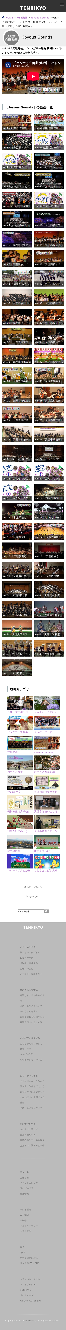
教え (22, 1247)
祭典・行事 (25, 1049)
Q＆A (23, 1252)
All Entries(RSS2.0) (30, 1301)
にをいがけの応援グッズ (32, 1092)
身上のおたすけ (28, 1135)
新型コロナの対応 (29, 1258)
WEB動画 (25, 1215)
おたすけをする (28, 1124)
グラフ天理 (25, 1231)
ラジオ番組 (25, 1209)
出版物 (23, 1220)
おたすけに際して (29, 1129)
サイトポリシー (28, 1284)
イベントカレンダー (30, 1183)
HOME (9, 17)
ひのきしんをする (29, 990)
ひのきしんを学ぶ (29, 1011)
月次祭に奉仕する (29, 963)
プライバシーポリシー (31, 1279)
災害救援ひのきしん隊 (31, 1022)
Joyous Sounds (40, 17)
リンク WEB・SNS (29, 1263)
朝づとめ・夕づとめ (30, 952)
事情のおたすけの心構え (32, 1140)
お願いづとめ (26, 968)
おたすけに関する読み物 (32, 1145)
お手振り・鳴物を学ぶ (31, 974)
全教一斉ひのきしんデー (32, 1006)
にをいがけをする (29, 1075)
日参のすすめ (26, 958)
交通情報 (24, 1194)
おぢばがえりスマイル (31, 1060)
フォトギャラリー (29, 1226)
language (32, 896)
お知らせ (24, 1177)
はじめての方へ (33, 887)
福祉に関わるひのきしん (32, 1017)
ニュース (24, 1172)
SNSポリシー (27, 1290)
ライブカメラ (26, 1188)
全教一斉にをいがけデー (32, 1108)
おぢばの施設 (26, 1054)
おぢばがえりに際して (31, 1043)
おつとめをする (28, 947)
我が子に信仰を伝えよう (32, 1086)
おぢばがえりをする (30, 1038)
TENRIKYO (30, 1320)
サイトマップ (26, 1295)
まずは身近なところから (32, 1081)
